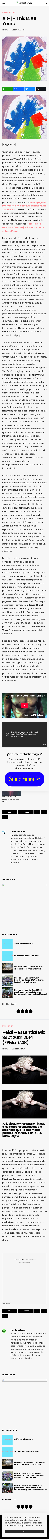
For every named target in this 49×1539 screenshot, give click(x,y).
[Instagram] (26, 1011)
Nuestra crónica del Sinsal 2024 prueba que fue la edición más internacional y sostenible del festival (30, 992)
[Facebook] (18, 1011)
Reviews (12, 12)
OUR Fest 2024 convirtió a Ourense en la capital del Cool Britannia (29, 967)
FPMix (4, 1026)
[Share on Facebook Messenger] (29, 89)
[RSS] (30, 1011)
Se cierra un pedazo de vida (26, 955)
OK (24, 1531)
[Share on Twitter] (41, 89)
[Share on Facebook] (18, 89)
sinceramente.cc (24, 768)
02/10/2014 (6, 1049)
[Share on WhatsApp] (7, 89)
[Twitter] (22, 1011)
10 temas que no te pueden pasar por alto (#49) (10, 799)
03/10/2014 (6, 30)
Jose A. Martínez (18, 30)
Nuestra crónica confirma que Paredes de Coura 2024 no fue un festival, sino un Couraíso (28, 980)
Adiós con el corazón (23, 943)
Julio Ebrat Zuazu (18, 1049)
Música (5, 12)
